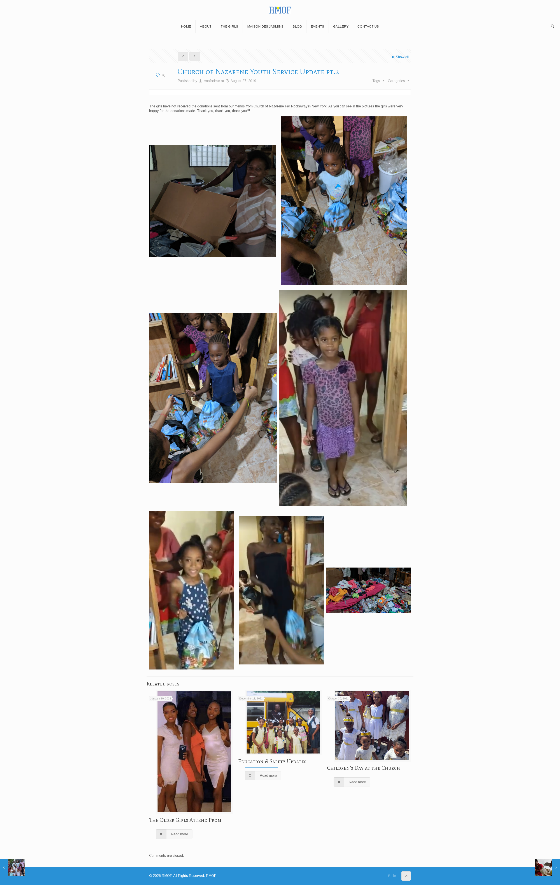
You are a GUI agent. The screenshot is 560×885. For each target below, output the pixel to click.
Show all (402, 57)
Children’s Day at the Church (363, 768)
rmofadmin (212, 81)
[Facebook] (389, 876)
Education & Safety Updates (272, 761)
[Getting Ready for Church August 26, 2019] (12, 867)
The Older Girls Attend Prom (185, 820)
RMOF (211, 876)
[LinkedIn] (394, 876)
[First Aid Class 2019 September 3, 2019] (547, 867)
